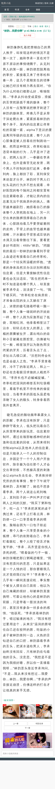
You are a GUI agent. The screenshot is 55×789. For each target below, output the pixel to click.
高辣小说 (12, 17)
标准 (41, 26)
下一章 (27, 728)
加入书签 (27, 35)
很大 (46, 26)
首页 (5, 17)
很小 (36, 26)
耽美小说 (6, 3)
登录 (46, 3)
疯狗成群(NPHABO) (27, 17)
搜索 (38, 10)
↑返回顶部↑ (9, 700)
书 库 (17, 10)
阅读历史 (39, 3)
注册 (52, 3)
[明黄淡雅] (21, 26)
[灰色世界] (24, 26)
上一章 (15, 724)
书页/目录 (39, 724)
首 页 (6, 10)
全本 (27, 10)
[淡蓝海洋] (17, 26)
